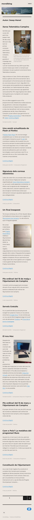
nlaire (6, 118)
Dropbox (17, 319)
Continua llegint (14, 118)
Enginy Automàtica (15, 115)
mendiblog (7, 4)
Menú (30, 3)
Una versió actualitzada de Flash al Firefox (16, 129)
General (15, 122)
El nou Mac (8, 336)
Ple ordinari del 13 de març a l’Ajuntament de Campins (17, 404)
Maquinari (22, 396)
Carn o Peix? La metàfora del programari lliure (17, 432)
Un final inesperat (11, 210)
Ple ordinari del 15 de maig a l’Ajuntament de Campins (17, 280)
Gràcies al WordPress (15, 517)
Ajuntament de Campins (11, 218)
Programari (24, 165)
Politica (16, 272)
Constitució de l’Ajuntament (16, 465)
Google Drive (14, 315)
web (23, 139)
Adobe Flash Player (9, 134)
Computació (17, 165)
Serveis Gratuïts (10, 306)
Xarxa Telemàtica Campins (16, 27)
